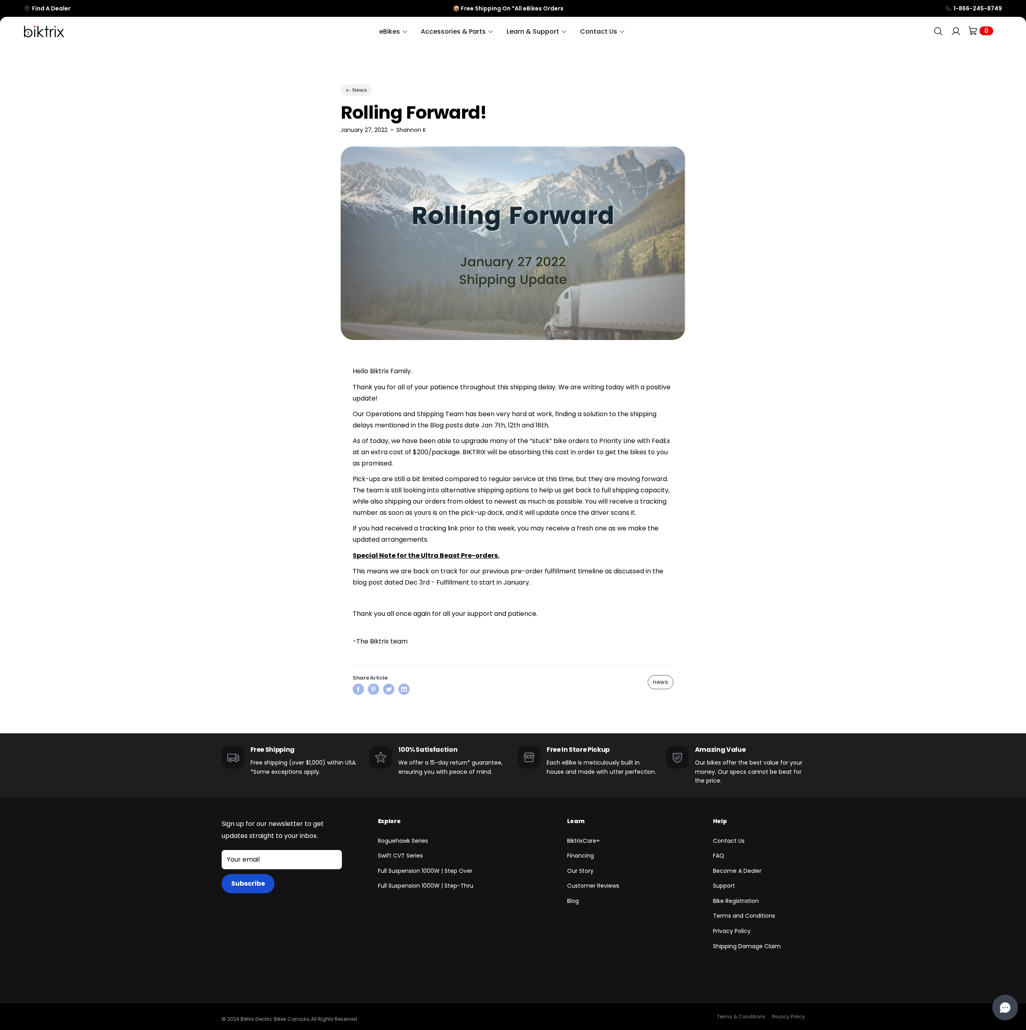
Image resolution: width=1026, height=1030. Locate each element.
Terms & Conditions (741, 1016)
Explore (389, 821)
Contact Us (729, 841)
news (660, 682)
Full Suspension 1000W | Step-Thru (425, 886)
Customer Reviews (593, 886)
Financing (580, 856)
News (359, 90)
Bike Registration (736, 901)
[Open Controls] (1005, 1007)
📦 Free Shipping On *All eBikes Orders (508, 8)
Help (720, 821)
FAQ (718, 856)
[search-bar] (938, 31)
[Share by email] (404, 689)
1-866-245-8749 (977, 8)
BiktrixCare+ (583, 841)
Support (724, 886)
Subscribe (248, 883)
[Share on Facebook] (358, 689)
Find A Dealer (51, 8)
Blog (573, 901)
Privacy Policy (732, 931)
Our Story (580, 871)
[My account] (956, 31)
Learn (576, 821)
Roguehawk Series (403, 841)
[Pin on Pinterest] (373, 689)
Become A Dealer (737, 871)
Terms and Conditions (744, 916)
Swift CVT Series (400, 856)
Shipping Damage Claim (747, 946)
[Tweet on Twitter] (388, 689)
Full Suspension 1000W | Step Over (425, 871)
